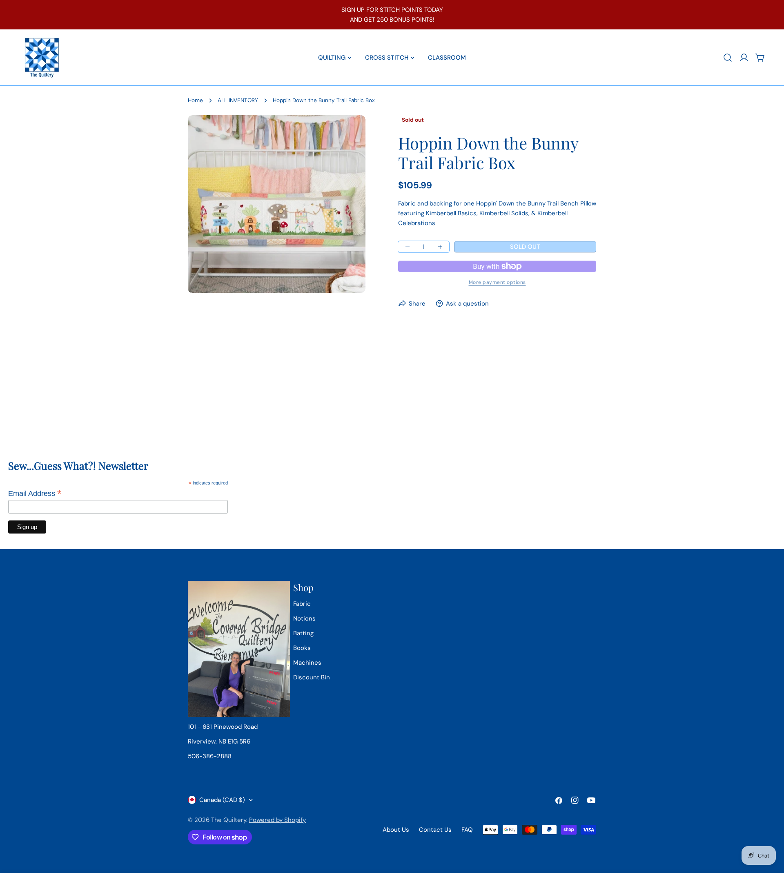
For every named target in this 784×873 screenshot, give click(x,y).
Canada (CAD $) (222, 800)
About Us (396, 830)
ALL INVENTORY (238, 100)
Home (195, 100)
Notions (304, 618)
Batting (303, 633)
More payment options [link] (497, 282)
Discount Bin (311, 677)
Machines (307, 663)
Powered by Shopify (277, 820)
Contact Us (435, 830)
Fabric (302, 604)
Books (302, 648)
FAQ (467, 830)
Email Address (35, 493)
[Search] (727, 57)
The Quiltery (228, 820)
